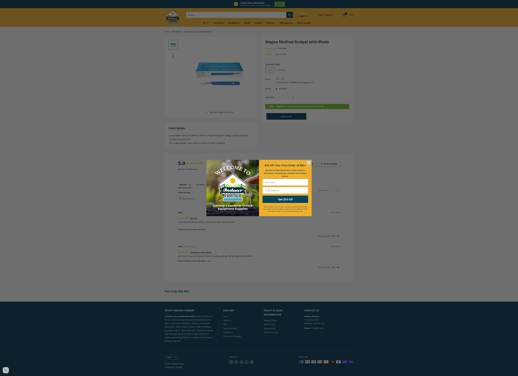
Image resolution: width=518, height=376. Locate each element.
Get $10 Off (285, 199)
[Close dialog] (309, 162)
